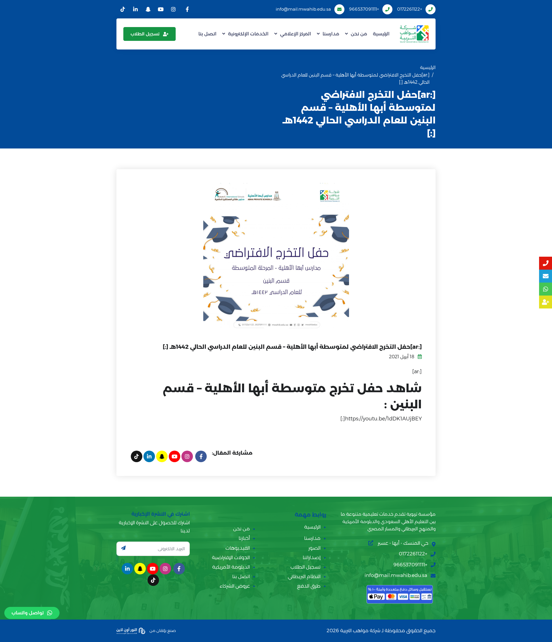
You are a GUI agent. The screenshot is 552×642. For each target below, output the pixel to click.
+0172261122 (409, 9)
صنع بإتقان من (162, 630)
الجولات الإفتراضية (231, 557)
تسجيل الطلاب (145, 34)
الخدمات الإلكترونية (248, 34)
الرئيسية (381, 34)
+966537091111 (364, 9)
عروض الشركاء (235, 586)
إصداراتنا (312, 557)
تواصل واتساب (28, 613)
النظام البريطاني (304, 576)
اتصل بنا (207, 34)
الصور (314, 548)
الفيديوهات (237, 548)
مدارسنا (331, 34)
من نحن (359, 34)
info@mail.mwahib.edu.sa (303, 9)
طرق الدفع (309, 586)
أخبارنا (244, 538)
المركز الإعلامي (295, 34)
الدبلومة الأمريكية (231, 567)
